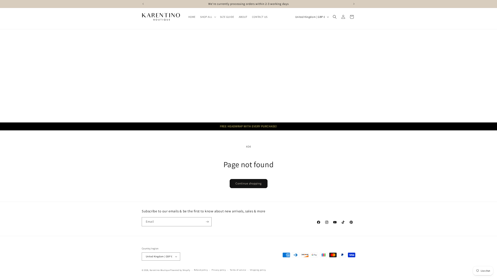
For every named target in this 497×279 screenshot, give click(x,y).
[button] (208, 17)
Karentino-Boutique (160, 270)
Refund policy (201, 270)
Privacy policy (219, 270)
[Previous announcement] (143, 4)
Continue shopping (248, 183)
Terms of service (238, 270)
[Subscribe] (207, 221)
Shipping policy (258, 270)
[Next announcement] (354, 4)
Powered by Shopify (180, 270)
